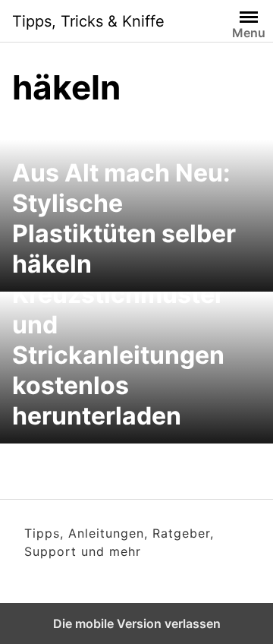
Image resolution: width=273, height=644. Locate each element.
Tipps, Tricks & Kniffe (88, 21)
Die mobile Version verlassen (137, 623)
